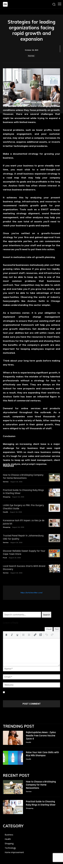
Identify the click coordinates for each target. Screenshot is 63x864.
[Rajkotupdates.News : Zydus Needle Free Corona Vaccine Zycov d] (13, 738)
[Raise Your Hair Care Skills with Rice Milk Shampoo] (13, 758)
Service (5, 482)
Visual (48, 629)
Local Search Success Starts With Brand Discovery (24, 567)
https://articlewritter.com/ (31, 592)
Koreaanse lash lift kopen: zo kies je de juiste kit (23, 522)
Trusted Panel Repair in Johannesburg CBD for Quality (23, 537)
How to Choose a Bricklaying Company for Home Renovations (23, 476)
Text (57, 629)
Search (46, 614)
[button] (6, 634)
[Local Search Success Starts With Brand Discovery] (54, 569)
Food (5, 558)
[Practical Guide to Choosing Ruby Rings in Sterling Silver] (54, 493)
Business (31, 56)
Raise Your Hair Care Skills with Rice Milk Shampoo (42, 754)
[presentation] (6, 634)
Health (5, 512)
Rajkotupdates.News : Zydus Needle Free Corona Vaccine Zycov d (41, 735)
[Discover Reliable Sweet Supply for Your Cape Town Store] (54, 553)
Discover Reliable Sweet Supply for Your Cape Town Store (24, 552)
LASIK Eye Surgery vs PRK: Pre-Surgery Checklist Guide (23, 507)
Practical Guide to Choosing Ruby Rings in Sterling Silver (23, 491)
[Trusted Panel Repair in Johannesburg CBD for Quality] (54, 538)
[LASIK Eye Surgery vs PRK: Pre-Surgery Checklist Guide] (54, 508)
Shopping (6, 497)
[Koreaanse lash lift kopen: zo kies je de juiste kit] (54, 523)
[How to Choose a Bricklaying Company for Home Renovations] (54, 477)
